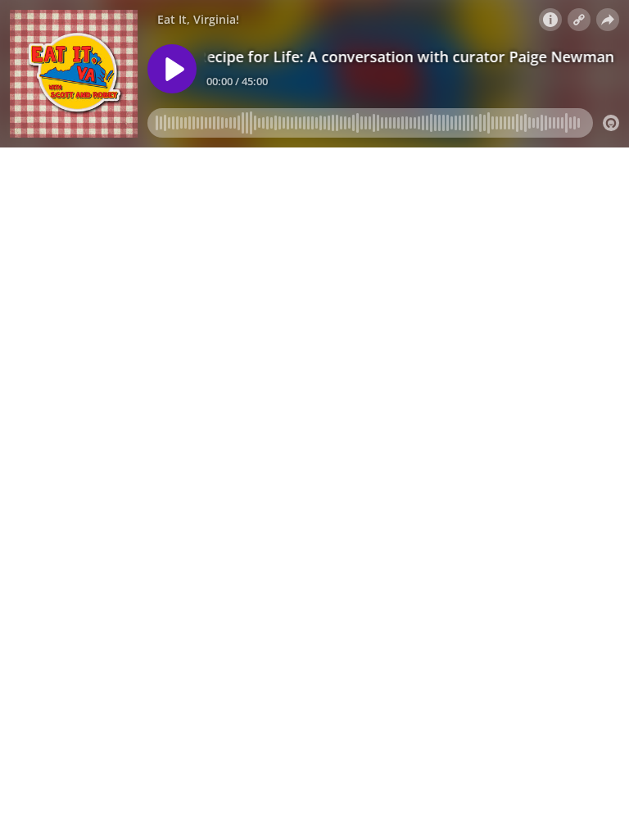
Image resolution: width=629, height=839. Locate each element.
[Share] (607, 19)
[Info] (550, 19)
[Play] (172, 68)
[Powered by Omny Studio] (611, 123)
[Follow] (579, 19)
